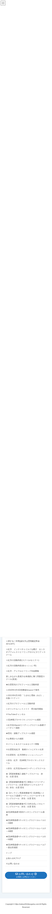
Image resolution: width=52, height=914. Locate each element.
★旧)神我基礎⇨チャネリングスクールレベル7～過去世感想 (26, 846)
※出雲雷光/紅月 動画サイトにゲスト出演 (24, 749)
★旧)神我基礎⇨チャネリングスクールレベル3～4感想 (26, 829)
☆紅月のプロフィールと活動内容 (20, 703)
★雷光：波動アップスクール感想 (20, 733)
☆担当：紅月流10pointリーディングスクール (26, 768)
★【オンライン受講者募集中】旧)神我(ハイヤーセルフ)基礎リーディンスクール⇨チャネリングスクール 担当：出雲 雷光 (25, 796)
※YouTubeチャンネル (15, 714)
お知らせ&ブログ (13, 858)
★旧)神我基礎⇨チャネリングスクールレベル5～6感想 (26, 837)
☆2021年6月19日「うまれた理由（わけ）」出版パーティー (25, 696)
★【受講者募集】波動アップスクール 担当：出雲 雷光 (24, 775)
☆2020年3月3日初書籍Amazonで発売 (22, 690)
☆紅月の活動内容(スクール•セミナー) (22, 660)
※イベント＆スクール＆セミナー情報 (22, 744)
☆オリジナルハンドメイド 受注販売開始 (24, 709)
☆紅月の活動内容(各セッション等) (21, 665)
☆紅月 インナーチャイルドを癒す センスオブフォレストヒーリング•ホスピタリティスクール (25, 652)
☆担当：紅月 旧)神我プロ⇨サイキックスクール (25, 761)
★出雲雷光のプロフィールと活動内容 (22, 684)
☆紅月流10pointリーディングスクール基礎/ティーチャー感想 (26, 726)
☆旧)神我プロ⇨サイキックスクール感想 (23, 720)
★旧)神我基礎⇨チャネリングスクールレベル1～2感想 (26, 821)
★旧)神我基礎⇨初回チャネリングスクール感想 (25, 813)
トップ (9, 853)
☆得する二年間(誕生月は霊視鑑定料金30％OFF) (23, 642)
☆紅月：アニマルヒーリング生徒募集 (22, 671)
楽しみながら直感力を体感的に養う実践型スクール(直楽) (25, 677)
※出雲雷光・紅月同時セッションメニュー (24, 755)
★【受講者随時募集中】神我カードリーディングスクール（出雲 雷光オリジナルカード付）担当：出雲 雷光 (25, 785)
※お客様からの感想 (14, 739)
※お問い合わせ (13, 864)
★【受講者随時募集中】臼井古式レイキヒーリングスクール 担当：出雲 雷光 (25, 805)
